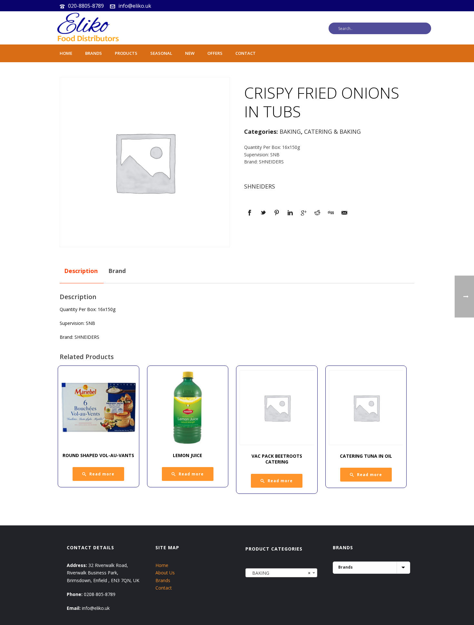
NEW (189, 53)
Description (81, 271)
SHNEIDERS (259, 186)
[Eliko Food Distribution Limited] (87, 27)
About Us (165, 573)
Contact (245, 53)
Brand (117, 271)
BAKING (290, 131)
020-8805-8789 (86, 5)
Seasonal (161, 53)
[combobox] (281, 572)
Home (66, 53)
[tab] (81, 271)
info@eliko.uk (134, 5)
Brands (93, 53)
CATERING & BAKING (332, 131)
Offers (214, 53)
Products (126, 53)
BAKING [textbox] (279, 573)
